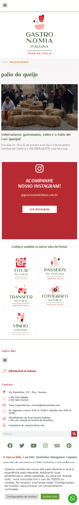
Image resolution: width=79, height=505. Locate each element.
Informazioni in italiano (22, 371)
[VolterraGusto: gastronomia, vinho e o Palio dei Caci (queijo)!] (39, 106)
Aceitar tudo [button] (50, 496)
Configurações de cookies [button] (22, 496)
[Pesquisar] (74, 434)
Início (4, 62)
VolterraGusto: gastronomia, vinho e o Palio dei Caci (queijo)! (36, 136)
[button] (5, 5)
